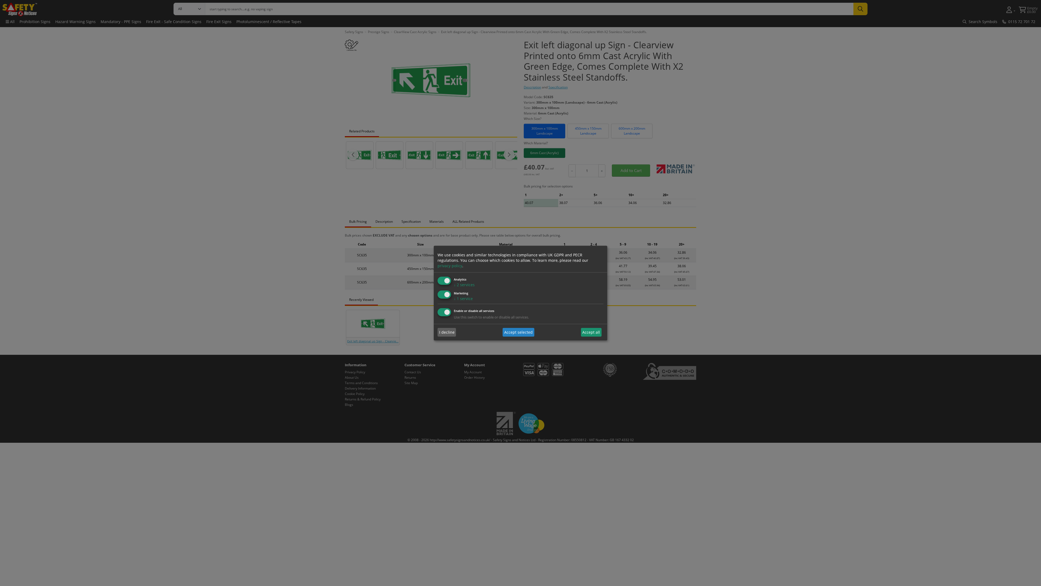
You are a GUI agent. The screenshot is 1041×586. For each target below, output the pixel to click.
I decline (447, 332)
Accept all (591, 332)
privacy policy (450, 265)
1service (463, 298)
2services (464, 284)
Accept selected (518, 332)
